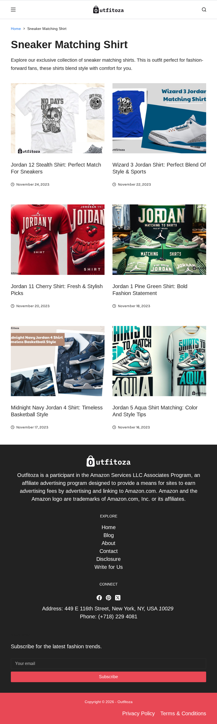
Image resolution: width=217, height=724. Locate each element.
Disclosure (108, 559)
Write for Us (108, 567)
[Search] (204, 9)
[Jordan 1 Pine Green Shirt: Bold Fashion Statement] (159, 239)
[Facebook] (99, 597)
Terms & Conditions (183, 713)
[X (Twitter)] (117, 597)
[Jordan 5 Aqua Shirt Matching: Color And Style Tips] (159, 361)
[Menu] (13, 9)
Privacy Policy (138, 713)
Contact (109, 551)
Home (109, 527)
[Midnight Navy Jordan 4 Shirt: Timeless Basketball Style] (58, 361)
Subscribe (108, 676)
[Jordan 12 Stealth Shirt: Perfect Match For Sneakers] (58, 118)
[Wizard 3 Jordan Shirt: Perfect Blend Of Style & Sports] (159, 118)
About (108, 543)
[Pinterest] (108, 597)
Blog (108, 535)
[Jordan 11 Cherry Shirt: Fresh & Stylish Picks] (58, 239)
